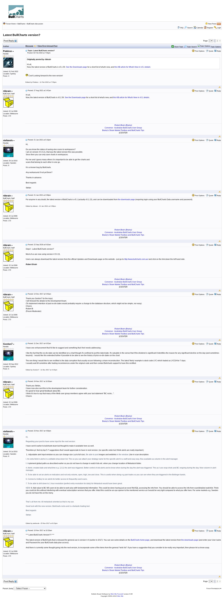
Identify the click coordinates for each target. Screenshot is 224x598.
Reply (219, 51)
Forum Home (11, 24)
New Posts (212, 24)
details (147, 67)
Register (210, 28)
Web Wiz (120, 596)
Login (219, 28)
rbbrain (7, 91)
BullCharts (21, 24)
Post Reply (8, 41)
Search (190, 28)
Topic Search (192, 47)
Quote (211, 51)
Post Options (199, 51)
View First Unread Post (47, 46)
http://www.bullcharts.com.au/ (136, 259)
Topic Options (215, 47)
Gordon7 (8, 344)
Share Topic (178, 47)
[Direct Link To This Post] (26, 50)
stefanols (8, 140)
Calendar (199, 28)
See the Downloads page (76, 67)
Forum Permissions (213, 588)
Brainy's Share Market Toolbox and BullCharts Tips (123, 130)
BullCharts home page (140, 540)
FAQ (181, 28)
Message (29, 46)
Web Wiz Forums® (117, 594)
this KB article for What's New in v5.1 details (131, 97)
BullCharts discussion (35, 24)
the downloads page (126, 199)
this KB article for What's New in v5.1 (129, 67)
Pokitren (8, 51)
